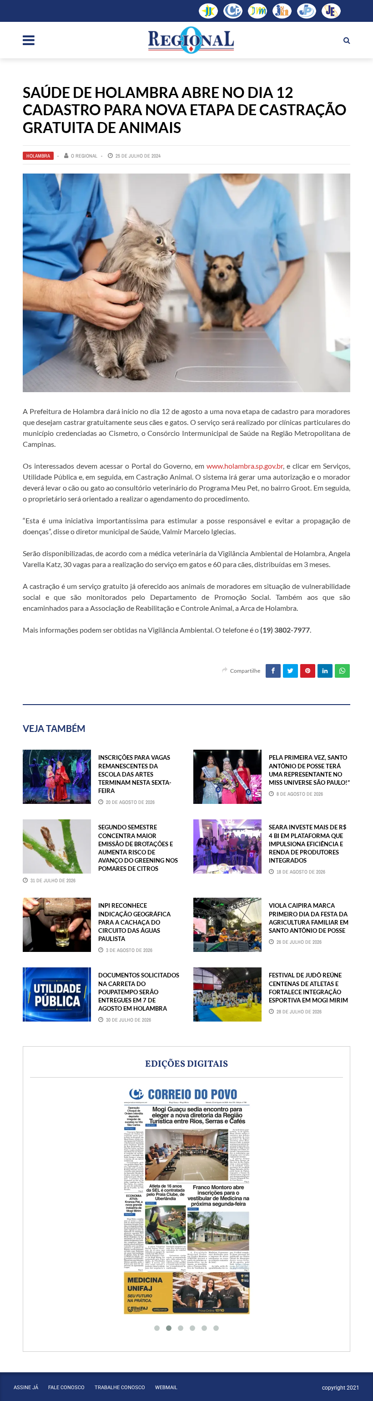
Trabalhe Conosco (120, 1388)
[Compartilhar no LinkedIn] (325, 671)
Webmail (166, 1388)
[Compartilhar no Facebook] (273, 671)
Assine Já (26, 1388)
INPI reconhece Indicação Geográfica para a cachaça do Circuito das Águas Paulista (134, 922)
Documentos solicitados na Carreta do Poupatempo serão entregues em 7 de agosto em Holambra (138, 991)
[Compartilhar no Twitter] (290, 671)
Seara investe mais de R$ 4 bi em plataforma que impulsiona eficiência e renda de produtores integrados (308, 843)
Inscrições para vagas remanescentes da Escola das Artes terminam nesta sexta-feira (134, 774)
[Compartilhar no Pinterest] (307, 671)
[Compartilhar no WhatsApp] (342, 671)
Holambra (38, 156)
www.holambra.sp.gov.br (245, 465)
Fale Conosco (66, 1388)
